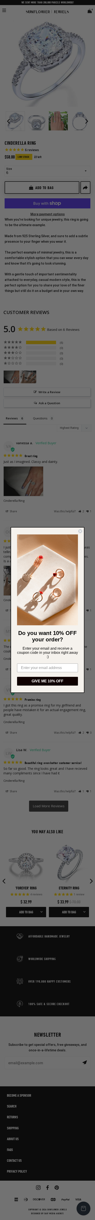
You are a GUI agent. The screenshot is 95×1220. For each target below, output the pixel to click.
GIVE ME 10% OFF (47, 681)
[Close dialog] (80, 531)
